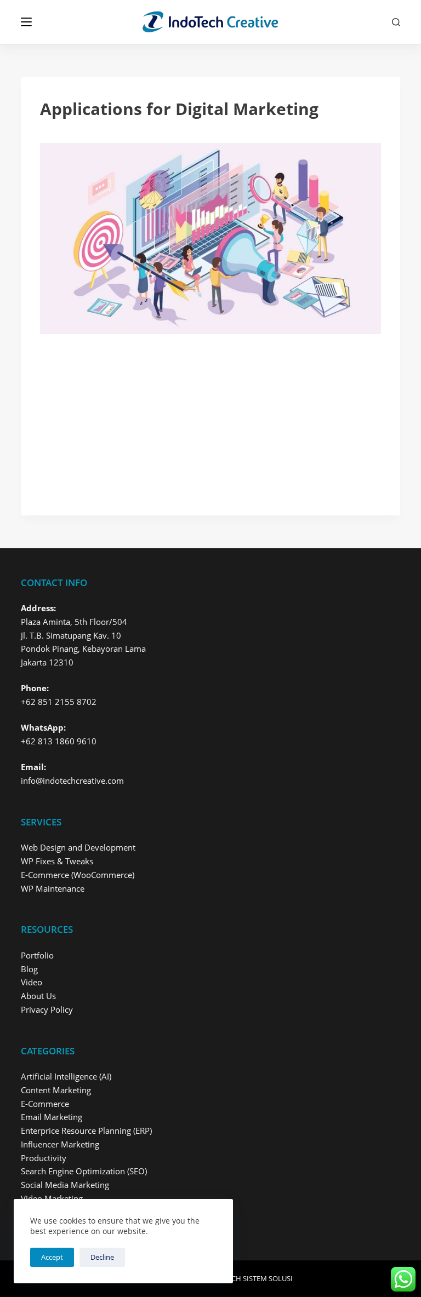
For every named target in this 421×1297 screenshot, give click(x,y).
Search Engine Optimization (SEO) (84, 1171)
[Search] (396, 22)
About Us (38, 995)
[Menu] (26, 21)
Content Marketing (56, 1089)
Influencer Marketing (60, 1144)
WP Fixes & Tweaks (57, 861)
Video (31, 982)
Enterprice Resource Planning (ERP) (86, 1130)
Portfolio (37, 955)
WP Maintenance (52, 888)
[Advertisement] (210, 415)
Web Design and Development (78, 847)
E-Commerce (45, 1103)
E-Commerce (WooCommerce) (77, 874)
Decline (102, 1257)
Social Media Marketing (65, 1184)
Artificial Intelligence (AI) (66, 1076)
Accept (52, 1257)
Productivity (43, 1157)
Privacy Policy (47, 1009)
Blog (29, 968)
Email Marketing (51, 1116)
